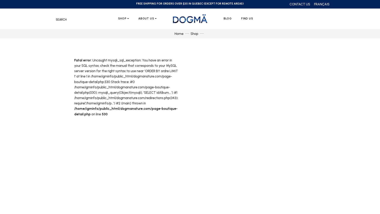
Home (179, 34)
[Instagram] (61, 4)
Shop (122, 18)
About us (146, 18)
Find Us (247, 18)
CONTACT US (300, 4)
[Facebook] (52, 4)
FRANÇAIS (322, 4)
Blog (228, 18)
